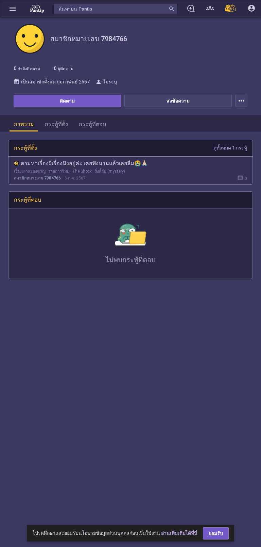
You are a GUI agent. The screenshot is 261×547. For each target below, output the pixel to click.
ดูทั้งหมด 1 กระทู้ (230, 147)
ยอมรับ (216, 533)
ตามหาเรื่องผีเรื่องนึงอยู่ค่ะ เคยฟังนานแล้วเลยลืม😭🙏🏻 (84, 163)
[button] (12, 8)
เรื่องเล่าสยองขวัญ (30, 171)
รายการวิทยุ (58, 171)
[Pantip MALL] (231, 8)
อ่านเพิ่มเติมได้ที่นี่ (179, 533)
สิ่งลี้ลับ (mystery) (109, 171)
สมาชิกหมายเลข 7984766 (37, 178)
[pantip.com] (37, 8)
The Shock (82, 171)
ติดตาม (67, 101)
